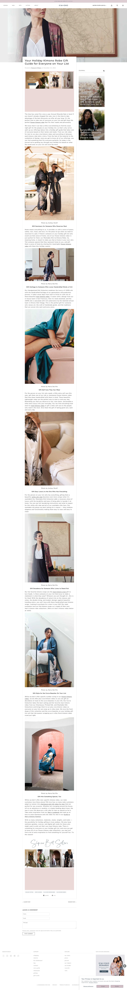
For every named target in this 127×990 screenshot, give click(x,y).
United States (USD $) (99, 5)
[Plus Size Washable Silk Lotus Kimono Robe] (49, 687)
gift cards (36, 975)
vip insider (68, 965)
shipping (36, 955)
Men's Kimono (38, 892)
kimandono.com (42, 984)
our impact (68, 963)
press (66, 958)
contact (36, 965)
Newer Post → (72, 901)
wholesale (37, 970)
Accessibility (76, 984)
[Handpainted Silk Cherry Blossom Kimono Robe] (49, 280)
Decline (117, 986)
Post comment (28, 933)
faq (34, 963)
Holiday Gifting (29, 892)
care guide (37, 968)
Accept (103, 986)
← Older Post (26, 901)
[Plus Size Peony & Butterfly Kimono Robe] (49, 383)
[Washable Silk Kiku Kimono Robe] (49, 485)
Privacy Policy (93, 982)
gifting (36, 973)
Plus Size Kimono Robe (49, 892)
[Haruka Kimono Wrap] (49, 582)
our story (67, 955)
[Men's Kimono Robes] (49, 790)
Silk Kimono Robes (61, 892)
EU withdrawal (38, 960)
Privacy (55, 984)
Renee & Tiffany (36, 68)
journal (67, 960)
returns (36, 958)
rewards (67, 968)
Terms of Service (65, 984)
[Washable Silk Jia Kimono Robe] (49, 220)
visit (66, 970)
